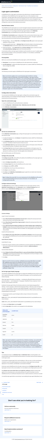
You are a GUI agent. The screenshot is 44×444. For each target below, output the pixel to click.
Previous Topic (6, 382)
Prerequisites (4, 388)
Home (3, 5)
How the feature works (6, 386)
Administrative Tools (22, 5)
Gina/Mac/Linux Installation (32, 5)
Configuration (15, 5)
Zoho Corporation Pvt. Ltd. (20, 439)
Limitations (4, 390)
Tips (3, 394)
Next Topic (39, 382)
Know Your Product (8, 5)
